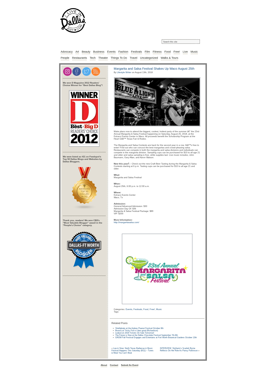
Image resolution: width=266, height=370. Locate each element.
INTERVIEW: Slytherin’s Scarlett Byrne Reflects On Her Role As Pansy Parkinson (179, 349)
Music (194, 51)
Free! (176, 51)
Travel (133, 57)
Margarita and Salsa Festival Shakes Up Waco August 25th (154, 68)
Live (185, 51)
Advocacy (67, 51)
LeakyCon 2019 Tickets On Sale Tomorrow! (134, 333)
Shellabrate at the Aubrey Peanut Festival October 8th (139, 328)
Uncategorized (149, 57)
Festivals (136, 51)
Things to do (119, 57)
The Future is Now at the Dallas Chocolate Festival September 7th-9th (146, 335)
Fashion (123, 51)
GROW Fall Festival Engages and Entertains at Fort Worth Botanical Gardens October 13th (156, 337)
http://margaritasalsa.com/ (126, 222)
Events (111, 51)
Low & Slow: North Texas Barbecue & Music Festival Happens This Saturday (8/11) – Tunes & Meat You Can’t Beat (132, 350)
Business (98, 51)
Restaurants (79, 57)
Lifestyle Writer (124, 72)
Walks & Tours (169, 57)
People (65, 57)
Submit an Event (129, 365)
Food (167, 51)
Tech (93, 57)
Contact (114, 365)
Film (147, 51)
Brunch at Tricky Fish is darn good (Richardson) (136, 330)
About (104, 365)
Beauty (86, 51)
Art (77, 51)
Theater (103, 57)
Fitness (157, 51)
